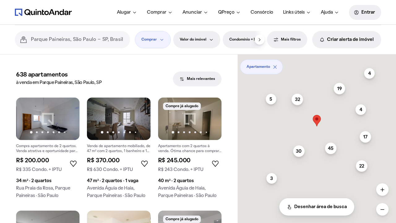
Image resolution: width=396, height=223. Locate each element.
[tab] (197, 79)
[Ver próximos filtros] (260, 40)
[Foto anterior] (27, 118)
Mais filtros (291, 39)
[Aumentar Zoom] (382, 189)
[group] (48, 150)
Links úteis (294, 12)
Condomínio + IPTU (245, 39)
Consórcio (262, 12)
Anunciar (192, 12)
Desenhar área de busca (320, 207)
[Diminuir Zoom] (382, 209)
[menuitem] (127, 12)
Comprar (156, 12)
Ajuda (327, 12)
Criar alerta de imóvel (350, 39)
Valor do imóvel (193, 39)
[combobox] (78, 39)
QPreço (226, 12)
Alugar (124, 12)
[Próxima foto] (68, 118)
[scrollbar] (317, 65)
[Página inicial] (43, 12)
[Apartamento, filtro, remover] (275, 66)
